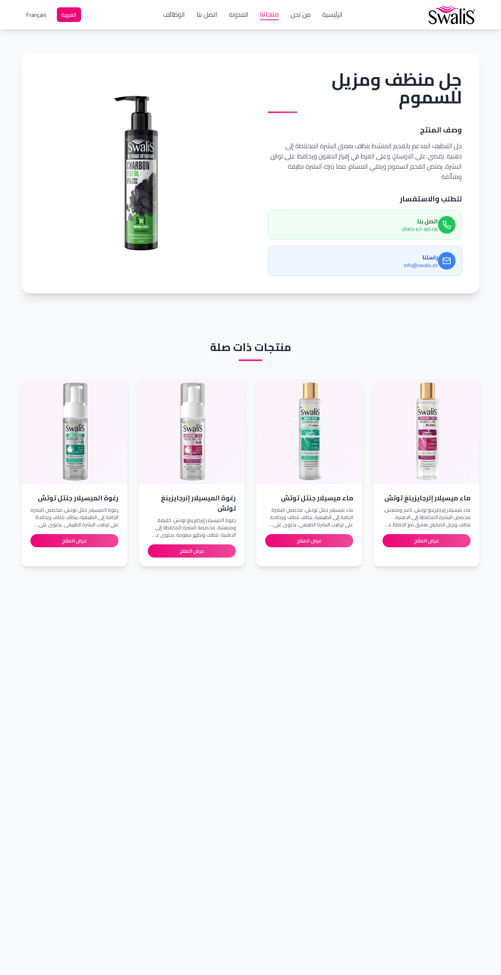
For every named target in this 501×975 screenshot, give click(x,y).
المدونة (238, 15)
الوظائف (174, 15)
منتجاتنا (269, 14)
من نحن (300, 15)
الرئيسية (332, 15)
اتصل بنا (207, 15)
